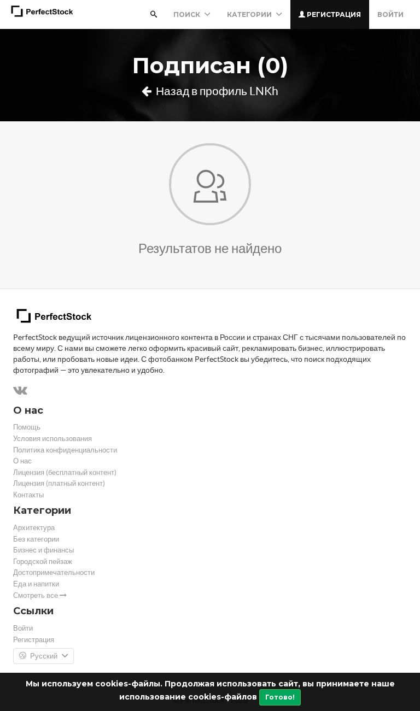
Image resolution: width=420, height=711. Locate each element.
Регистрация (333, 14)
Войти (390, 14)
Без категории (36, 539)
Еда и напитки (36, 584)
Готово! (280, 697)
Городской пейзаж (42, 561)
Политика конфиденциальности (65, 450)
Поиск (187, 14)
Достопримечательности (54, 572)
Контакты (28, 495)
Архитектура (34, 528)
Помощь (26, 427)
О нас (22, 461)
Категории (250, 14)
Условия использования (52, 438)
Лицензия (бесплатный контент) (64, 472)
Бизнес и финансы (43, 550)
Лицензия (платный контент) (59, 483)
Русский (43, 656)
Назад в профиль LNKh (216, 91)
